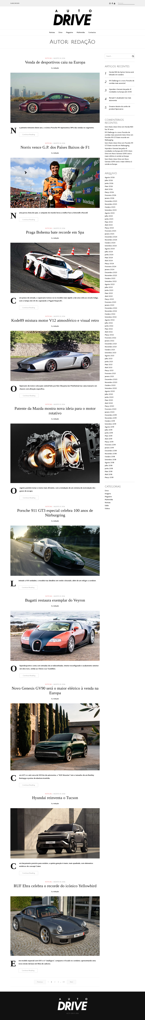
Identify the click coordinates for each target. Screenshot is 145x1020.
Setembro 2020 (111, 388)
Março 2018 (109, 477)
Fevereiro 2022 (110, 338)
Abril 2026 (109, 189)
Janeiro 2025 (109, 234)
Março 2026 (109, 192)
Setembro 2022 (111, 317)
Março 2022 (109, 335)
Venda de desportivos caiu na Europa (55, 62)
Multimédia (81, 32)
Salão (107, 505)
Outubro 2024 (110, 243)
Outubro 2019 (110, 421)
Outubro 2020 (110, 385)
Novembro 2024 (111, 240)
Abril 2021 (108, 367)
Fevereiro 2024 (110, 267)
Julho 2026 (109, 180)
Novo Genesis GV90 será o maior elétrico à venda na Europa (118, 161)
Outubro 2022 (110, 314)
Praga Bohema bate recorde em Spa (55, 232)
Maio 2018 (108, 471)
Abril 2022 (109, 332)
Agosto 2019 (109, 427)
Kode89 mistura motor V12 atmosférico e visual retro (55, 320)
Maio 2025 (109, 222)
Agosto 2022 (110, 320)
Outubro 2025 (110, 207)
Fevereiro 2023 (110, 302)
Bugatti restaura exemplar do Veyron (55, 600)
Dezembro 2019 (111, 415)
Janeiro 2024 (109, 269)
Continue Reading (28, 134)
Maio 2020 (109, 400)
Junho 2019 (109, 433)
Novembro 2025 (111, 204)
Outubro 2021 (110, 350)
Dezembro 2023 (111, 272)
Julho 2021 (108, 359)
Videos (107, 508)
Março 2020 (109, 406)
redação (56, 68)
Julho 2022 (109, 323)
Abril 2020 (109, 403)
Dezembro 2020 (111, 379)
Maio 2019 (108, 436)
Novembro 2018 (111, 454)
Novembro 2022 (111, 311)
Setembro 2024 (111, 246)
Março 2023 (109, 299)
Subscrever (14, 3)
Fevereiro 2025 (110, 231)
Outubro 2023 (110, 278)
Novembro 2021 (111, 347)
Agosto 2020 (110, 391)
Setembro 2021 (110, 353)
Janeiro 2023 (109, 305)
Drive (60, 32)
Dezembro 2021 (111, 344)
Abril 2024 (109, 261)
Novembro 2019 (111, 418)
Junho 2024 (109, 255)
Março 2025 (109, 228)
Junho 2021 (109, 362)
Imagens (108, 494)
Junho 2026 (109, 183)
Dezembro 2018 (111, 451)
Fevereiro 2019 (110, 445)
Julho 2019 (108, 430)
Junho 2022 (109, 326)
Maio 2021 (108, 365)
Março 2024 (109, 264)
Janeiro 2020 (109, 412)
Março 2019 (109, 442)
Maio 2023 (109, 293)
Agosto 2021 (109, 356)
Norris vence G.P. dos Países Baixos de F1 (55, 147)
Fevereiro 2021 (110, 373)
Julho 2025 (109, 216)
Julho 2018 (108, 465)
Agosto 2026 (110, 177)
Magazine (69, 32)
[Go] (133, 56)
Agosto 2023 (109, 284)
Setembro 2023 (110, 281)
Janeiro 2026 (109, 198)
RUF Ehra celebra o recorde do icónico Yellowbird (55, 886)
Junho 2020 (109, 397)
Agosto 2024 (110, 249)
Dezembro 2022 (111, 308)
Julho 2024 (109, 252)
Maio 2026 (109, 186)
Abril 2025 (109, 225)
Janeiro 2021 (109, 376)
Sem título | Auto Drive (113, 127)
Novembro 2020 (111, 382)
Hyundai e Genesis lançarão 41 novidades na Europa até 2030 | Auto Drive (118, 151)
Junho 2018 (109, 468)
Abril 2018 (108, 474)
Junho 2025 (109, 219)
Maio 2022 (109, 329)
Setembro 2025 (111, 210)
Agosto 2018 (109, 463)
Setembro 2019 (110, 424)
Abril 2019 (108, 439)
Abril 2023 (109, 296)
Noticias (52, 32)
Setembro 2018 (110, 460)
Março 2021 (109, 370)
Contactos (92, 32)
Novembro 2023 (111, 275)
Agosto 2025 (110, 213)
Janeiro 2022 (109, 341)
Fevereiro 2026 (110, 195)
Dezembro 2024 (111, 237)
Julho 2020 (109, 394)
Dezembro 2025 (111, 201)
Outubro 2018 (110, 457)
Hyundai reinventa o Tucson (55, 797)
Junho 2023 (109, 290)
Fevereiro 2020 (110, 409)
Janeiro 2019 (109, 448)
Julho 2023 (109, 287)
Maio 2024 (109, 258)
